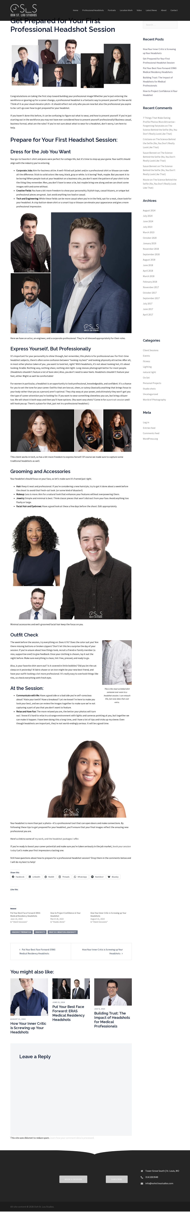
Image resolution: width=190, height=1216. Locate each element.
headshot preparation (21, 932)
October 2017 (150, 292)
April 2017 (148, 314)
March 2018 (148, 276)
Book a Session (73, 1179)
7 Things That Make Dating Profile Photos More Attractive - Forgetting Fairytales (159, 121)
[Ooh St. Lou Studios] (23, 10)
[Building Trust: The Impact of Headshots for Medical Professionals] (113, 991)
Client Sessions (150, 350)
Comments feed (151, 433)
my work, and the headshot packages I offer (56, 838)
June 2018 (148, 265)
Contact (174, 10)
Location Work (126, 10)
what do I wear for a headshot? (62, 932)
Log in (146, 422)
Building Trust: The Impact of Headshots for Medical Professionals (112, 1019)
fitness (146, 361)
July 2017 (147, 303)
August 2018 (149, 259)
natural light (149, 372)
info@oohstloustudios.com (159, 1183)
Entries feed (149, 427)
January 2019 (149, 243)
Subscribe (116, 1179)
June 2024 (148, 221)
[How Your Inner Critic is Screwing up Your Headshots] (29, 996)
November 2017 (151, 287)
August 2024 (149, 210)
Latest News (151, 10)
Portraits (112, 10)
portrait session (116, 399)
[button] (30, 242)
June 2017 (148, 309)
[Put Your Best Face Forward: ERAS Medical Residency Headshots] (71, 988)
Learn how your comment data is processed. (72, 1137)
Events (146, 355)
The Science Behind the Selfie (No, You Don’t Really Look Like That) (160, 129)
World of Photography (154, 399)
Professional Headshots (93, 10)
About (163, 10)
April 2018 (148, 270)
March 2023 (148, 232)
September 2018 (151, 254)
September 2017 (151, 298)
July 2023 (147, 226)
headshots (40, 932)
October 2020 (150, 237)
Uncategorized (150, 394)
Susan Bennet (150, 152)
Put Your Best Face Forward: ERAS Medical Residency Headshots (68, 1013)
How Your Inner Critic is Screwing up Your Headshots (28, 1027)
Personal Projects (152, 383)
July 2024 (147, 215)
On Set (146, 377)
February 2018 (150, 281)
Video (139, 10)
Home (75, 10)
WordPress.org (150, 438)
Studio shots (149, 388)
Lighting (147, 366)
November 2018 (151, 248)
